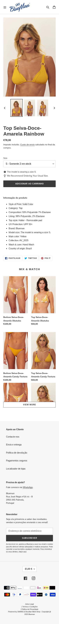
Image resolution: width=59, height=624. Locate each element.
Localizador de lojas (16, 468)
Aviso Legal (29, 604)
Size (5, 158)
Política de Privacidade (30, 609)
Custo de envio (27, 144)
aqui (24, 552)
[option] (16, 108)
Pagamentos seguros (16, 460)
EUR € (28, 569)
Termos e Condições (30, 607)
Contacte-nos (12, 436)
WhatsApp (28, 487)
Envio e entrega (13, 444)
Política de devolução (16, 452)
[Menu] (5, 7)
